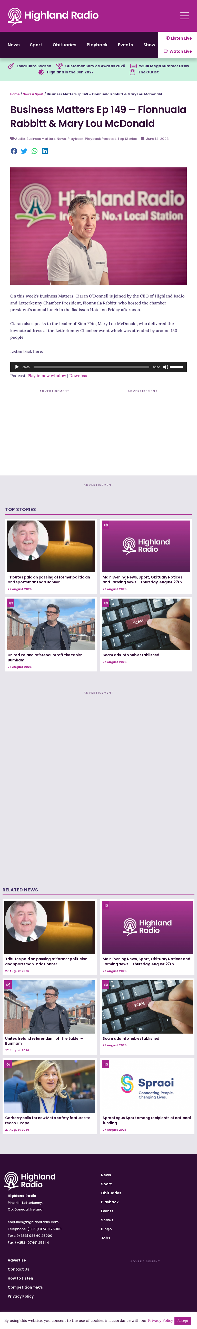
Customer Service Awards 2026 (95, 66)
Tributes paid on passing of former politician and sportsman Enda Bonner (49, 580)
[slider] (177, 366)
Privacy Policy (21, 1296)
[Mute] (165, 367)
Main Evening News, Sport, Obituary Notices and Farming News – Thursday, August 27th (142, 580)
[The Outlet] (132, 72)
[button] (14, 151)
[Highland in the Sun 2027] (41, 72)
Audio (20, 138)
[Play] (16, 367)
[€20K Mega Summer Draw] (133, 66)
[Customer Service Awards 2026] (59, 66)
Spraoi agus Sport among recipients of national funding (147, 1120)
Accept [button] (183, 1320)
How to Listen (20, 1278)
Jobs (105, 1238)
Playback (97, 44)
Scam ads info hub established (131, 655)
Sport (36, 44)
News (14, 44)
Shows (150, 44)
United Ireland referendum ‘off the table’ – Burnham (46, 657)
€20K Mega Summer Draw (164, 66)
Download (79, 375)
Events (125, 44)
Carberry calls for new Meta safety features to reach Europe (48, 1120)
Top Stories (127, 138)
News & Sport (33, 94)
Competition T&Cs (25, 1287)
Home (15, 94)
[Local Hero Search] (11, 66)
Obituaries (64, 44)
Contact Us (18, 1269)
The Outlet (148, 72)
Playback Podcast (100, 138)
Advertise (17, 1260)
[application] (98, 367)
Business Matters (40, 138)
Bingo (106, 1229)
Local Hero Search (34, 66)
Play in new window (46, 375)
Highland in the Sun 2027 (70, 72)
